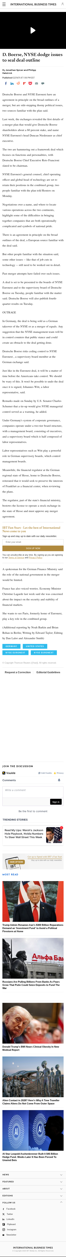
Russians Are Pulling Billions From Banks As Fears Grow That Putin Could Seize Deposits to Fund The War (31, 984)
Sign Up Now (16, 862)
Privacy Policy (35, 557)
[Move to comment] (43, 83)
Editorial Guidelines (48, 672)
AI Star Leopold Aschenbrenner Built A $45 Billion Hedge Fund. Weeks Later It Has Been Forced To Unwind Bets (30, 1157)
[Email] (36, 83)
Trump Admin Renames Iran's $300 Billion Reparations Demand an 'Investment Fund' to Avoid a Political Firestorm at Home (32, 928)
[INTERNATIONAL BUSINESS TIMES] (33, 5)
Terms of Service (16, 557)
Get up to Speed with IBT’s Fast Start (45, 857)
